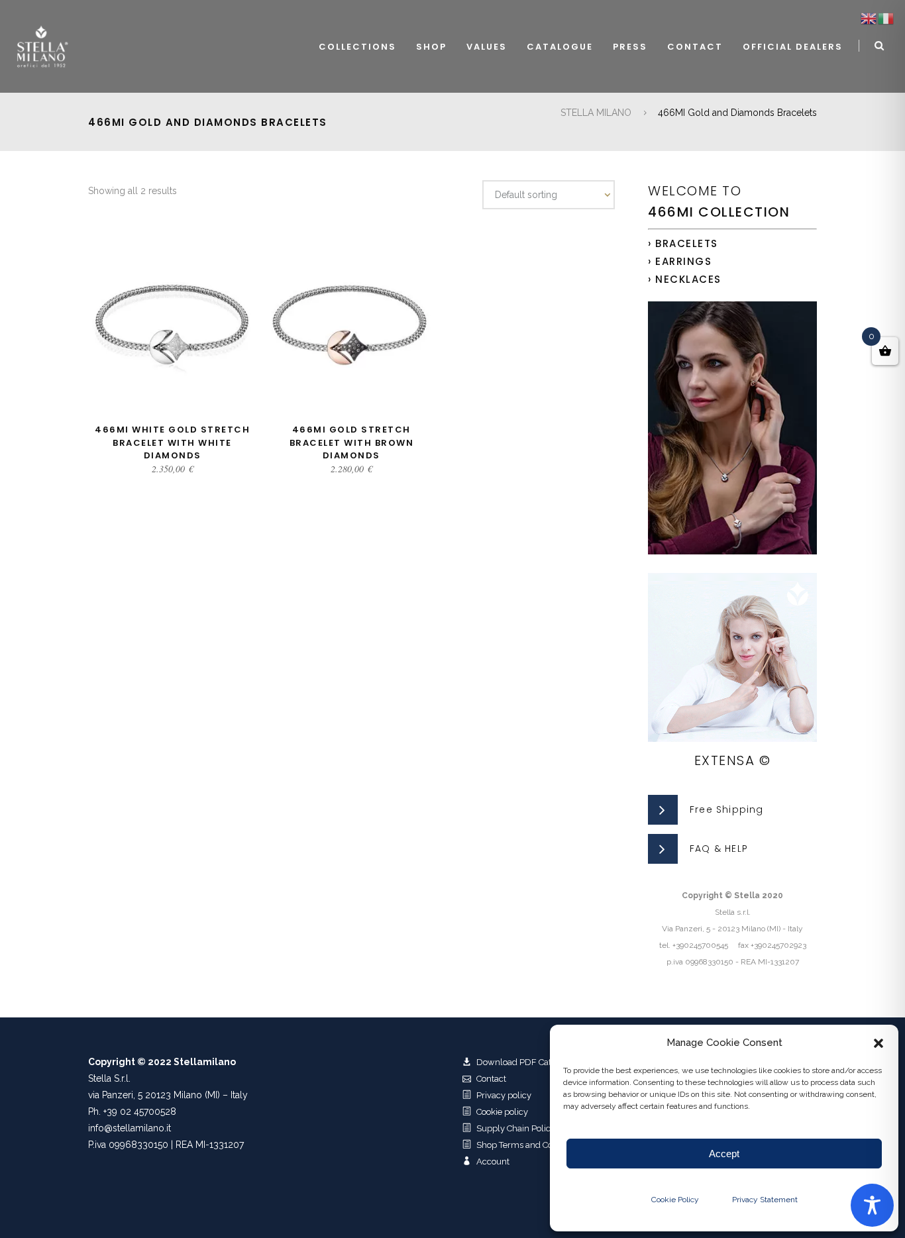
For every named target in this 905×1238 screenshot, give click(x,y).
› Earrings (680, 261)
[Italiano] (886, 18)
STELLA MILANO (595, 112)
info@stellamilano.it (129, 1128)
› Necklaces (684, 279)
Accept (724, 1153)
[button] (878, 1043)
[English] (869, 18)
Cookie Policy (675, 1199)
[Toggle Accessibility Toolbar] (872, 1205)
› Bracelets (683, 243)
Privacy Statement (765, 1199)
